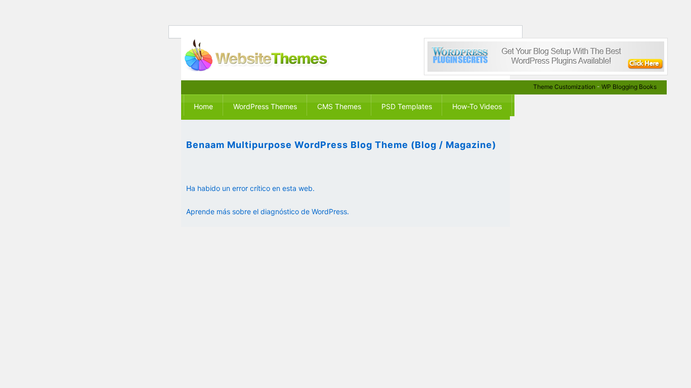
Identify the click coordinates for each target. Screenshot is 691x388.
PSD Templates (406, 106)
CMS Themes (339, 106)
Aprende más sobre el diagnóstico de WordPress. (267, 211)
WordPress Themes (265, 106)
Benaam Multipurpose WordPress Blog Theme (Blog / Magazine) (341, 144)
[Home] (266, 55)
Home (203, 106)
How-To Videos (477, 106)
